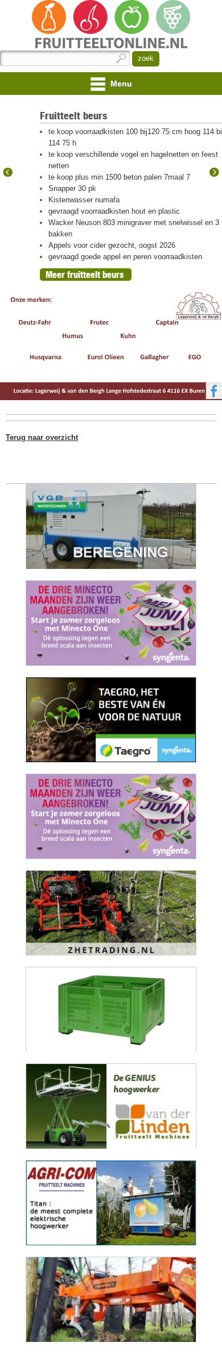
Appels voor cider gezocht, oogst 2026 (111, 245)
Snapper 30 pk (72, 188)
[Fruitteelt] (111, 25)
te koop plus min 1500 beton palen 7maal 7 (119, 177)
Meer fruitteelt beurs (85, 274)
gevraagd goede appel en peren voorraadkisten (125, 256)
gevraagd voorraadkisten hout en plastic (114, 211)
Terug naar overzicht (42, 437)
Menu (120, 83)
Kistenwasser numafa (84, 200)
